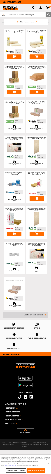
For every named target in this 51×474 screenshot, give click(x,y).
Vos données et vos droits (38, 443)
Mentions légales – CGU (10, 444)
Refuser (22, 470)
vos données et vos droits (10, 465)
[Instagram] (25, 396)
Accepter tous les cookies (36, 470)
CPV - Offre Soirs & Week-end (17, 443)
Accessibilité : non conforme (30, 444)
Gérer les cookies (12, 470)
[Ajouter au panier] (14, 56)
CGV (3, 443)
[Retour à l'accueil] (25, 367)
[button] (40, 8)
